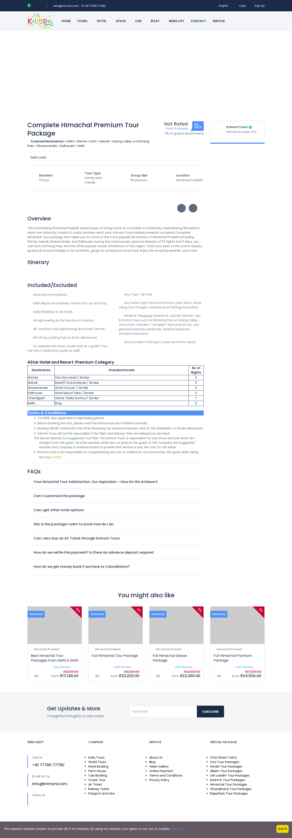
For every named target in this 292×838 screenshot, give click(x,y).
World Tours (97, 762)
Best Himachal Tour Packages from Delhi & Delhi (54, 658)
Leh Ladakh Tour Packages (229, 775)
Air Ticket (95, 784)
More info (178, 829)
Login (242, 5)
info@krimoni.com (66, 6)
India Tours (96, 757)
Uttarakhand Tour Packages (231, 789)
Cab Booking (97, 775)
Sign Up (260, 5)
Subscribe (210, 712)
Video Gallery (159, 766)
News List (176, 21)
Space (121, 21)
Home (66, 21)
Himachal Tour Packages (228, 784)
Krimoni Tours (237, 127)
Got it (282, 829)
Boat (155, 21)
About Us (155, 757)
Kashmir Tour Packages (227, 780)
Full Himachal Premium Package (233, 658)
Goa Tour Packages (224, 762)
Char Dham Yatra (223, 757)
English (223, 5)
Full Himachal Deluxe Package (170, 658)
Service (218, 21)
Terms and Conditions (165, 775)
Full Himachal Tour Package (115, 655)
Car (138, 21)
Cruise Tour (96, 780)
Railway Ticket (98, 789)
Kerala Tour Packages (226, 766)
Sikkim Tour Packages (226, 771)
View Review (62, 667)
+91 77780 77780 (93, 6)
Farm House (97, 771)
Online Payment (161, 771)
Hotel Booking (98, 766)
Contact (198, 21)
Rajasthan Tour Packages (229, 793)
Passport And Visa (101, 793)
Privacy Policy (159, 780)
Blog (152, 762)
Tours (82, 21)
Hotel (102, 21)
